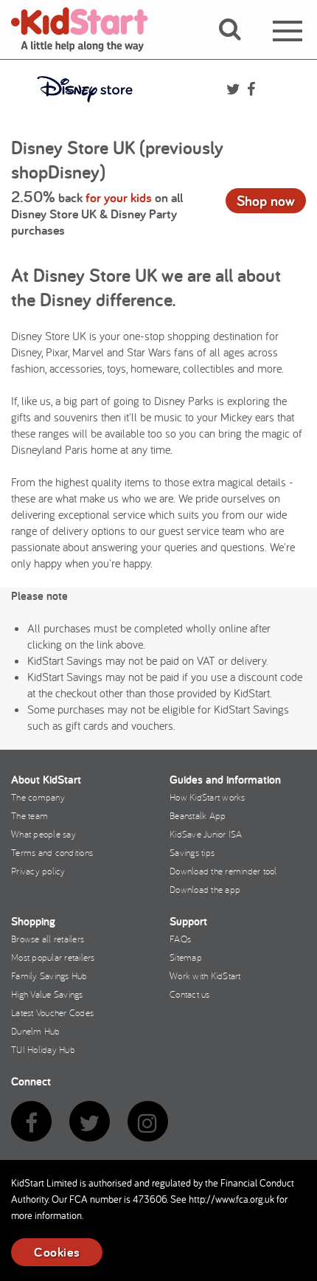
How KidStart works (207, 797)
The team (29, 815)
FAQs (180, 939)
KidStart (88, 29)
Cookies (57, 1251)
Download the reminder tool (223, 871)
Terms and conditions (52, 852)
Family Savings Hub (49, 975)
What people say (43, 834)
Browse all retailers (47, 939)
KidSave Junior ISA (206, 834)
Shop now (266, 200)
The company (38, 797)
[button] (238, 46)
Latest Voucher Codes (52, 1012)
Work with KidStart (205, 975)
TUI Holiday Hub (43, 1049)
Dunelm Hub (35, 1031)
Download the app (205, 889)
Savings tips (192, 852)
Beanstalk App (198, 815)
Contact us (190, 994)
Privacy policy (38, 871)
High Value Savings (47, 994)
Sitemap (186, 957)
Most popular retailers (53, 957)
